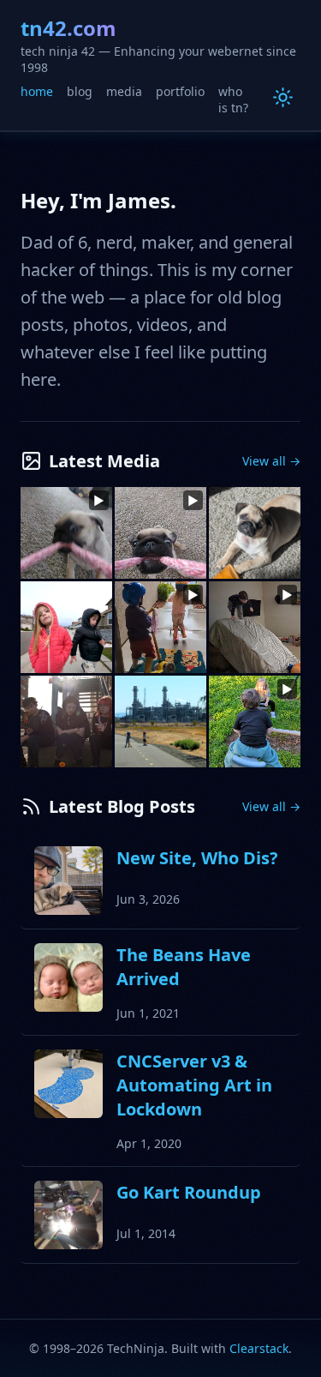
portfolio (180, 91)
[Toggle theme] (282, 97)
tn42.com (68, 28)
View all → (271, 461)
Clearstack (258, 1348)
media (124, 91)
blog (79, 91)
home (37, 91)
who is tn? (233, 100)
